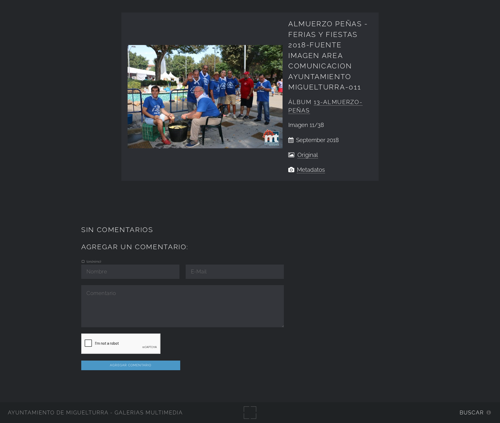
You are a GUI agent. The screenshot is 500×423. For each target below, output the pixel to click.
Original (307, 155)
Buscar (472, 412)
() (93, 261)
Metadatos (311, 169)
